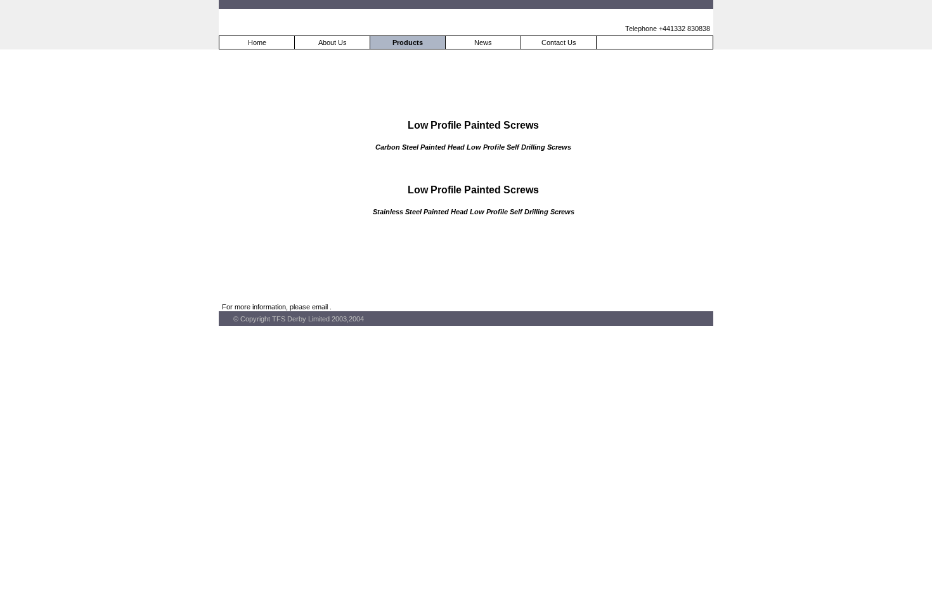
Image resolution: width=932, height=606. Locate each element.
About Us (332, 42)
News (483, 42)
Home (257, 42)
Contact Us (558, 42)
